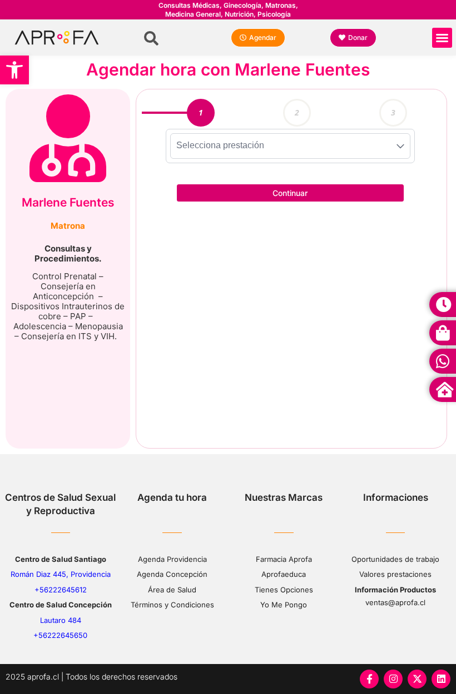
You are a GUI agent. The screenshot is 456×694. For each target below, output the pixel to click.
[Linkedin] (441, 679)
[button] (14, 70)
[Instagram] (393, 679)
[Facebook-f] (369, 679)
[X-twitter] (417, 679)
